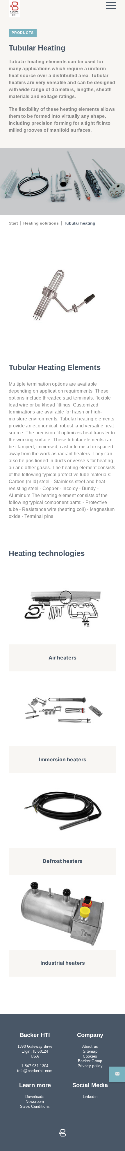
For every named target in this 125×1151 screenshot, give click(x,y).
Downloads (34, 1096)
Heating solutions (41, 223)
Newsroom (35, 1101)
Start (13, 223)
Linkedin (90, 1096)
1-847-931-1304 (34, 1066)
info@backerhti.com (34, 1071)
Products (23, 33)
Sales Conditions (35, 1106)
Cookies (90, 1056)
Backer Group (90, 1061)
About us (90, 1046)
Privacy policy (90, 1066)
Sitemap (90, 1051)
